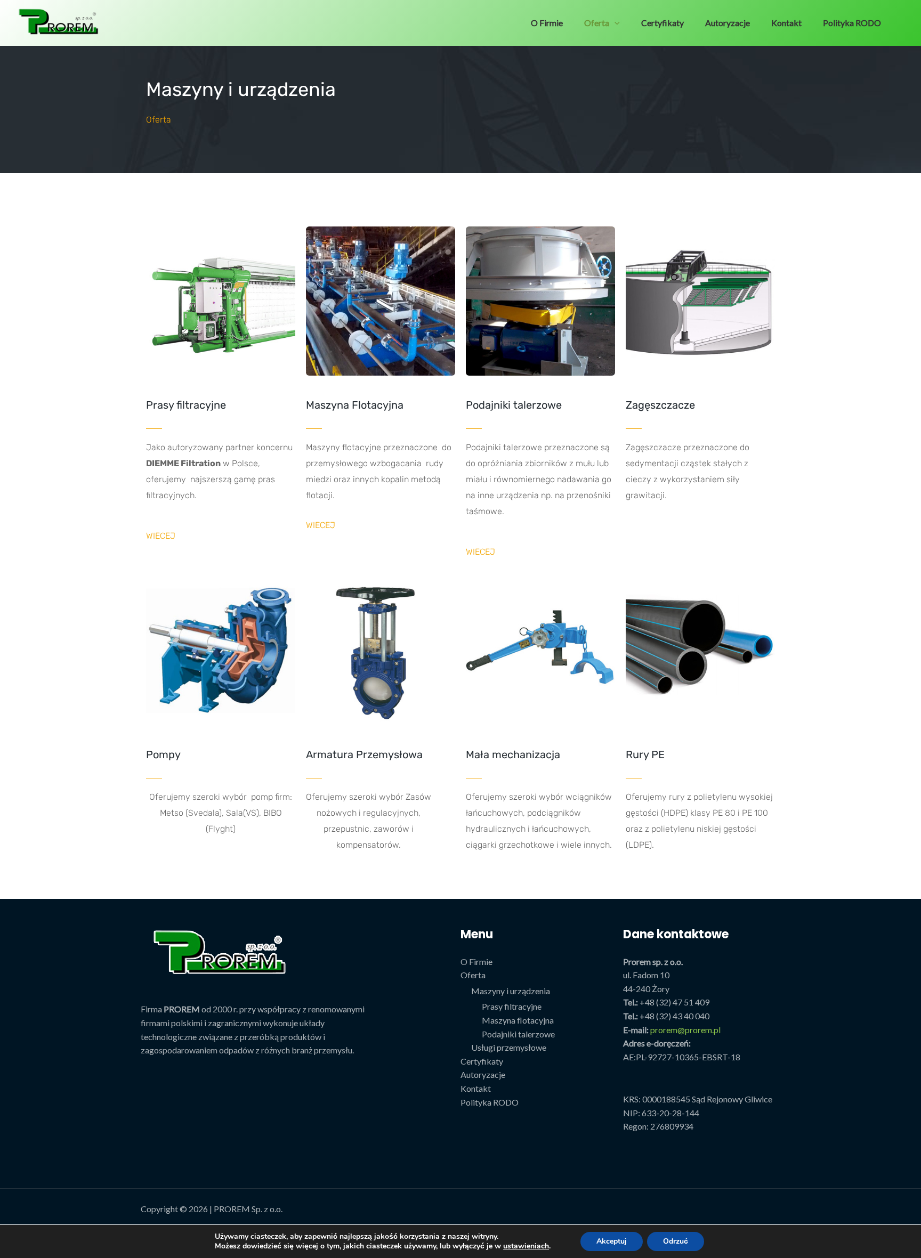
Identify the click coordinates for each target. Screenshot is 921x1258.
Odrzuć (675, 1241)
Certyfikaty (662, 23)
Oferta (596, 23)
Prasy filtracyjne (512, 1006)
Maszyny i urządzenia (510, 991)
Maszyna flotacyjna (518, 1020)
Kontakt (786, 23)
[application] (614, 23)
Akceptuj (611, 1241)
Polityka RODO (852, 23)
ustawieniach (526, 1246)
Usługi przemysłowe (508, 1047)
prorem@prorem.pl (685, 1030)
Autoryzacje (727, 23)
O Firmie (547, 23)
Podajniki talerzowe (518, 1034)
